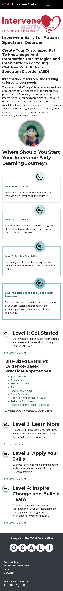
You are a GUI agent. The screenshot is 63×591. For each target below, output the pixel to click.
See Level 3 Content (15, 478)
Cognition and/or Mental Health (28, 397)
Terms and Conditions (16, 565)
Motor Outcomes (20, 383)
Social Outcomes (20, 394)
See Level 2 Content (15, 444)
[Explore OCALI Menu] (57, 4)
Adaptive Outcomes (21, 390)
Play (13, 387)
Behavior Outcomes (22, 401)
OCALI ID (9, 572)
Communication (19, 380)
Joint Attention (19, 376)
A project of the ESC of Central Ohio (31, 538)
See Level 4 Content (15, 522)
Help (6, 569)
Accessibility (11, 562)
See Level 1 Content (15, 353)
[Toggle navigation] (48, 4)
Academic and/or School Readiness (30, 404)
